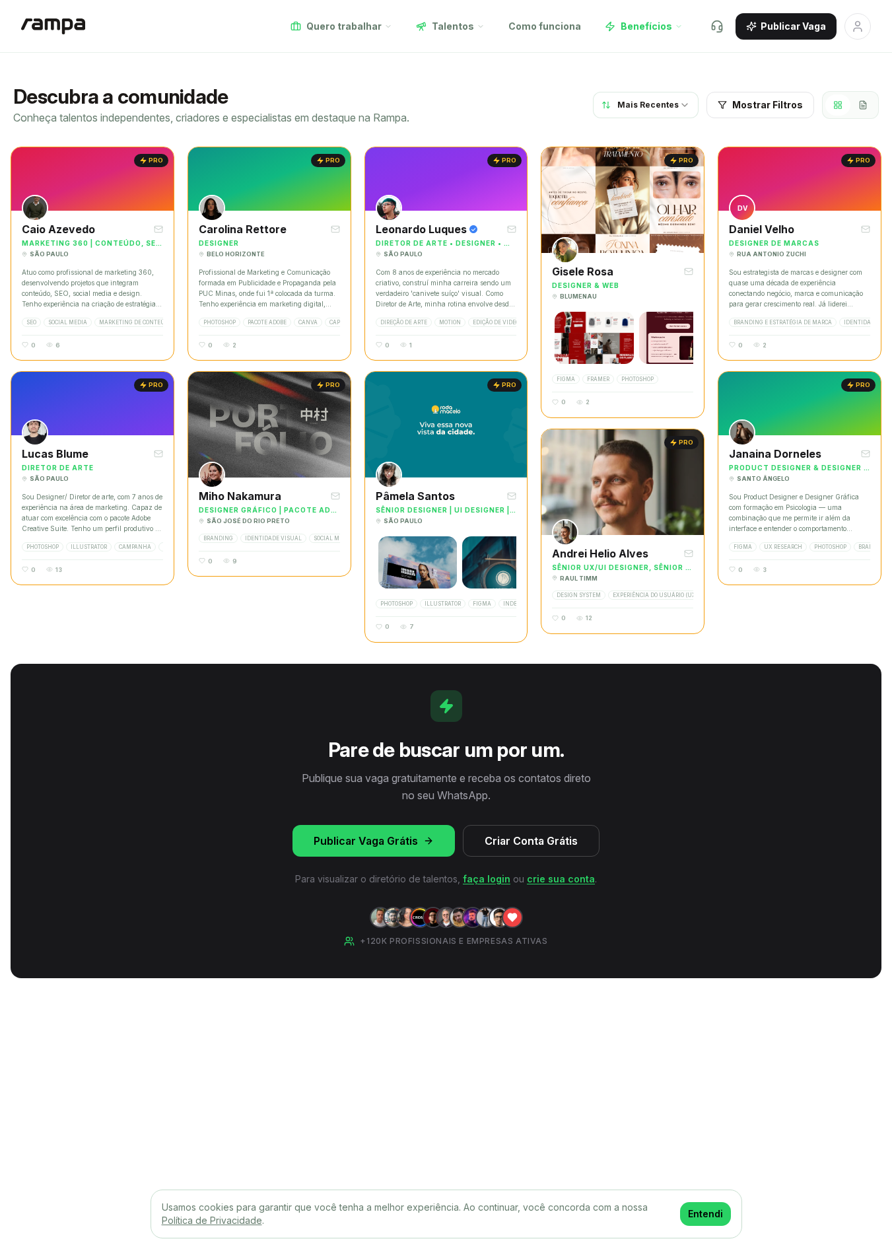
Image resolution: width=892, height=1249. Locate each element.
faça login (486, 878)
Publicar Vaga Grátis (366, 840)
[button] (92, 254)
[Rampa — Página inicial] (53, 26)
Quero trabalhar (344, 26)
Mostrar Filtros (767, 104)
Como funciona (544, 26)
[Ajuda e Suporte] (717, 26)
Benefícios (646, 26)
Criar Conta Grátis (531, 840)
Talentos (453, 26)
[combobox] (646, 105)
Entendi (705, 1213)
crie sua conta (561, 878)
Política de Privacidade (212, 1220)
